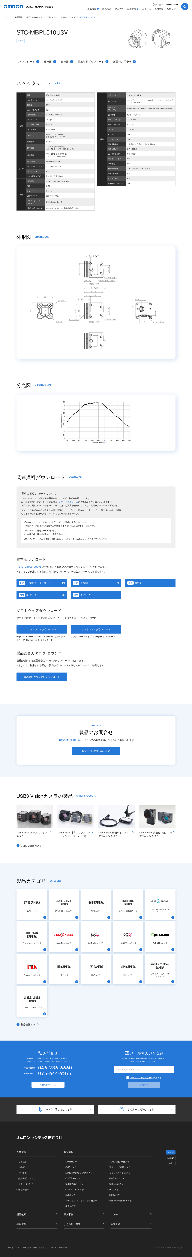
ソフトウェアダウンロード (41, 629)
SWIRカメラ (71, 1161)
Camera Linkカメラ (74, 1189)
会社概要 (22, 1161)
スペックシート (25, 61)
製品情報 (91, 8)
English (170, 1157)
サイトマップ (13, 1247)
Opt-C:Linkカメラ (117, 1183)
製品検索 (106, 8)
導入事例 (119, 8)
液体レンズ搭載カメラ (119, 1167)
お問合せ (171, 8)
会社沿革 (22, 1172)
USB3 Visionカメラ (31, 845)
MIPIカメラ (114, 1194)
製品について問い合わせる (96, 751)
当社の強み (23, 1189)
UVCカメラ (70, 1194)
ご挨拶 (21, 1167)
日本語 (171, 1152)
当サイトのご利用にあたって (34, 1247)
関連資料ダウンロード (91, 61)
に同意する (146, 1077)
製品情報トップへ (30, 1024)
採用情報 (158, 8)
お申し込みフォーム (68, 501)
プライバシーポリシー (140, 1077)
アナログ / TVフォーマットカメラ (81, 1200)
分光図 (65, 61)
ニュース (146, 8)
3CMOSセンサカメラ (119, 1161)
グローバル (26, 1183)
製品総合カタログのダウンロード (42, 676)
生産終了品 (70, 1206)
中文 (171, 1163)
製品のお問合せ (122, 61)
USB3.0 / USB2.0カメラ (120, 1200)
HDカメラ (114, 1189)
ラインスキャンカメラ (119, 1172)
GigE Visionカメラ (118, 1178)
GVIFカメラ (70, 1167)
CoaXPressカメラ (73, 1178)
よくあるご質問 (72, 1224)
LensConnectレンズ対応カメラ (80, 1172)
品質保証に (26, 1178)
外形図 (48, 61)
